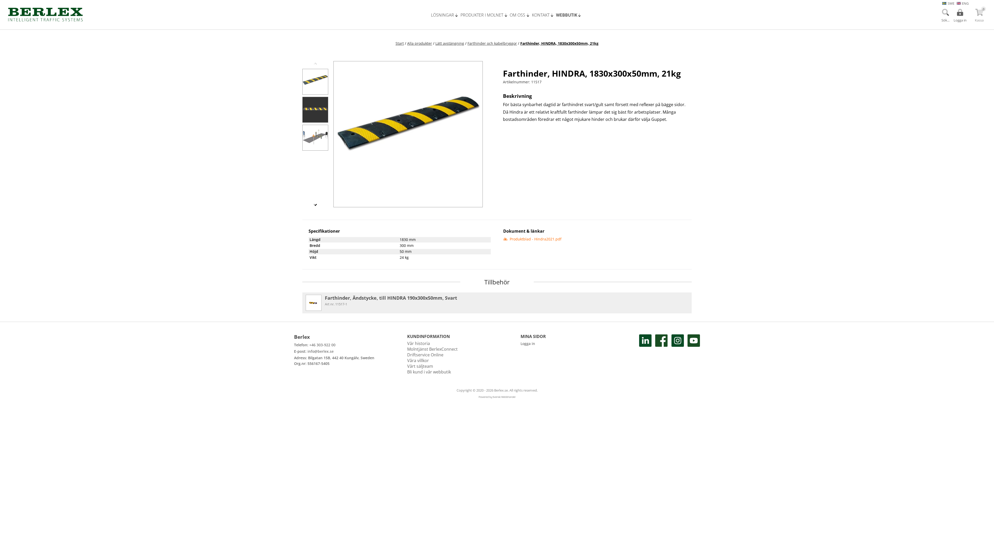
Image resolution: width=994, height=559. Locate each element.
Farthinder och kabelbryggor (492, 43)
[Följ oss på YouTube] (694, 354)
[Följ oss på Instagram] (677, 354)
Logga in (528, 343)
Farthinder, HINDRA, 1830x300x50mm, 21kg (559, 43)
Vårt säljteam (420, 366)
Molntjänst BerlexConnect (432, 349)
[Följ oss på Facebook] (661, 354)
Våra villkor (418, 360)
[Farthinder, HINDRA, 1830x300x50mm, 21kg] (315, 82)
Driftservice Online (425, 355)
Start (400, 43)
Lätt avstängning (449, 43)
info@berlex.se (321, 351)
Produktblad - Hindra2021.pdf (535, 239)
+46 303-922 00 (322, 344)
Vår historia (418, 343)
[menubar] (508, 15)
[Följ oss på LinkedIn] (645, 354)
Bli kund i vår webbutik (429, 372)
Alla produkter (419, 43)
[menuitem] (446, 15)
